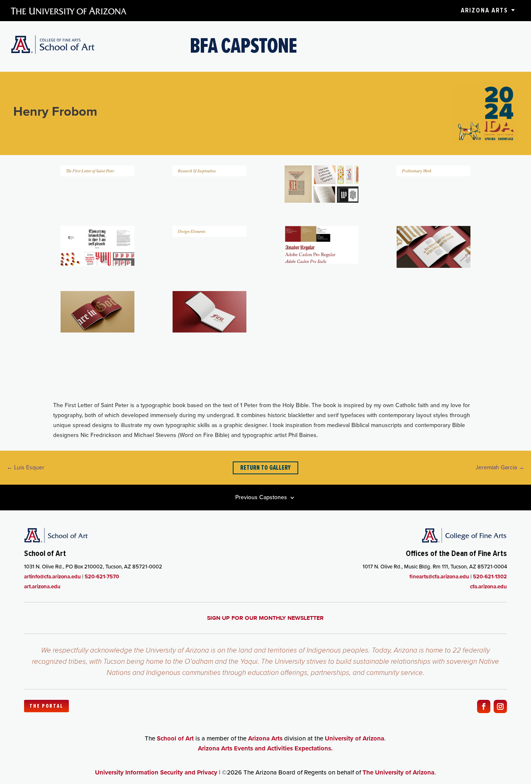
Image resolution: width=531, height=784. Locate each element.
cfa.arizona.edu (488, 586)
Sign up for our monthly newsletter (265, 617)
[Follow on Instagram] (500, 706)
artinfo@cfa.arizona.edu (52, 576)
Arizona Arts (484, 10)
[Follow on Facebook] (483, 706)
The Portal (46, 706)
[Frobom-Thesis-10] (209, 330)
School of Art (175, 738)
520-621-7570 (102, 576)
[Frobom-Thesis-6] (209, 235)
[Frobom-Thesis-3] (321, 201)
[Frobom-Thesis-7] (321, 261)
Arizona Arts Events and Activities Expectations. (265, 748)
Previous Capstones (261, 498)
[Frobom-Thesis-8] (433, 266)
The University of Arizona (398, 772)
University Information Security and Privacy (156, 772)
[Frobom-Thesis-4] (433, 174)
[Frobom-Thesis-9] (97, 330)
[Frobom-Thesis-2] (209, 174)
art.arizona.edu (42, 586)
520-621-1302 (490, 576)
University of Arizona (354, 738)
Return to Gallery (265, 468)
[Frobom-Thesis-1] (97, 174)
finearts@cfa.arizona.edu (439, 576)
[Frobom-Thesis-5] (97, 264)
